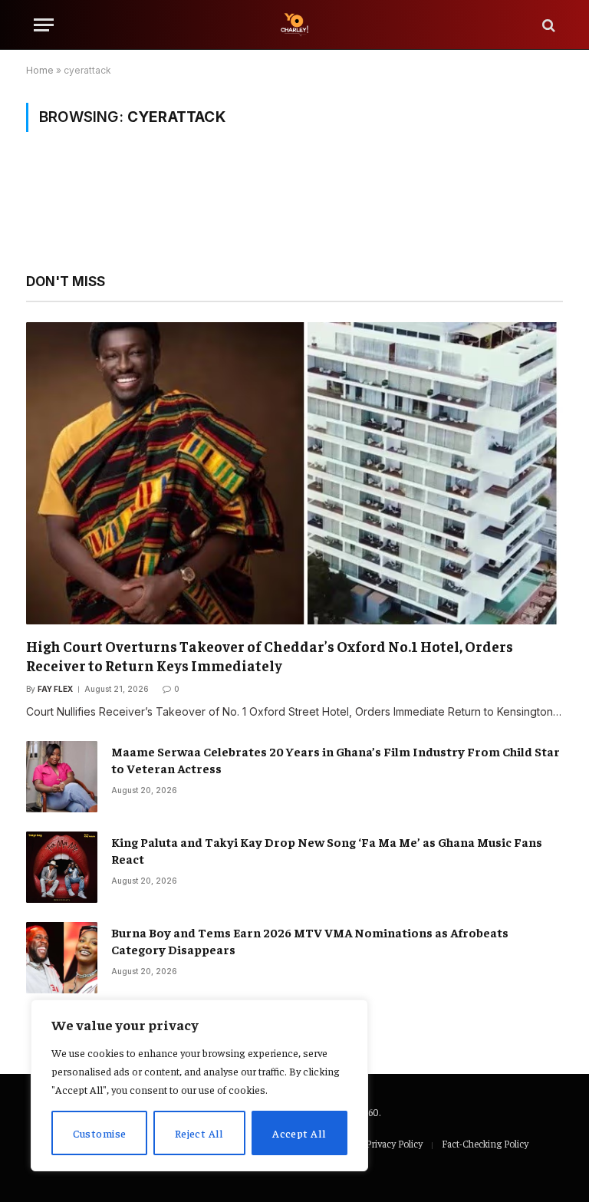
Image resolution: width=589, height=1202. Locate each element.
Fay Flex (55, 688)
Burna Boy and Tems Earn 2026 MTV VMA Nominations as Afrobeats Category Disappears (309, 940)
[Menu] (44, 25)
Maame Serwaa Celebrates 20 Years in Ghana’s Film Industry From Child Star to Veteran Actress (335, 759)
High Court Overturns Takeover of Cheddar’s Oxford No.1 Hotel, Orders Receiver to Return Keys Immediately (269, 656)
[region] (199, 1085)
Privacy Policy (394, 1143)
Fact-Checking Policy (485, 1143)
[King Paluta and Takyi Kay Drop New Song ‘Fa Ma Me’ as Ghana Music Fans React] (61, 867)
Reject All (199, 1133)
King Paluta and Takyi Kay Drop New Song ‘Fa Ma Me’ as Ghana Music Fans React (326, 850)
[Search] (547, 25)
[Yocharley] (294, 25)
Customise (100, 1133)
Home (40, 70)
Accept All (299, 1133)
